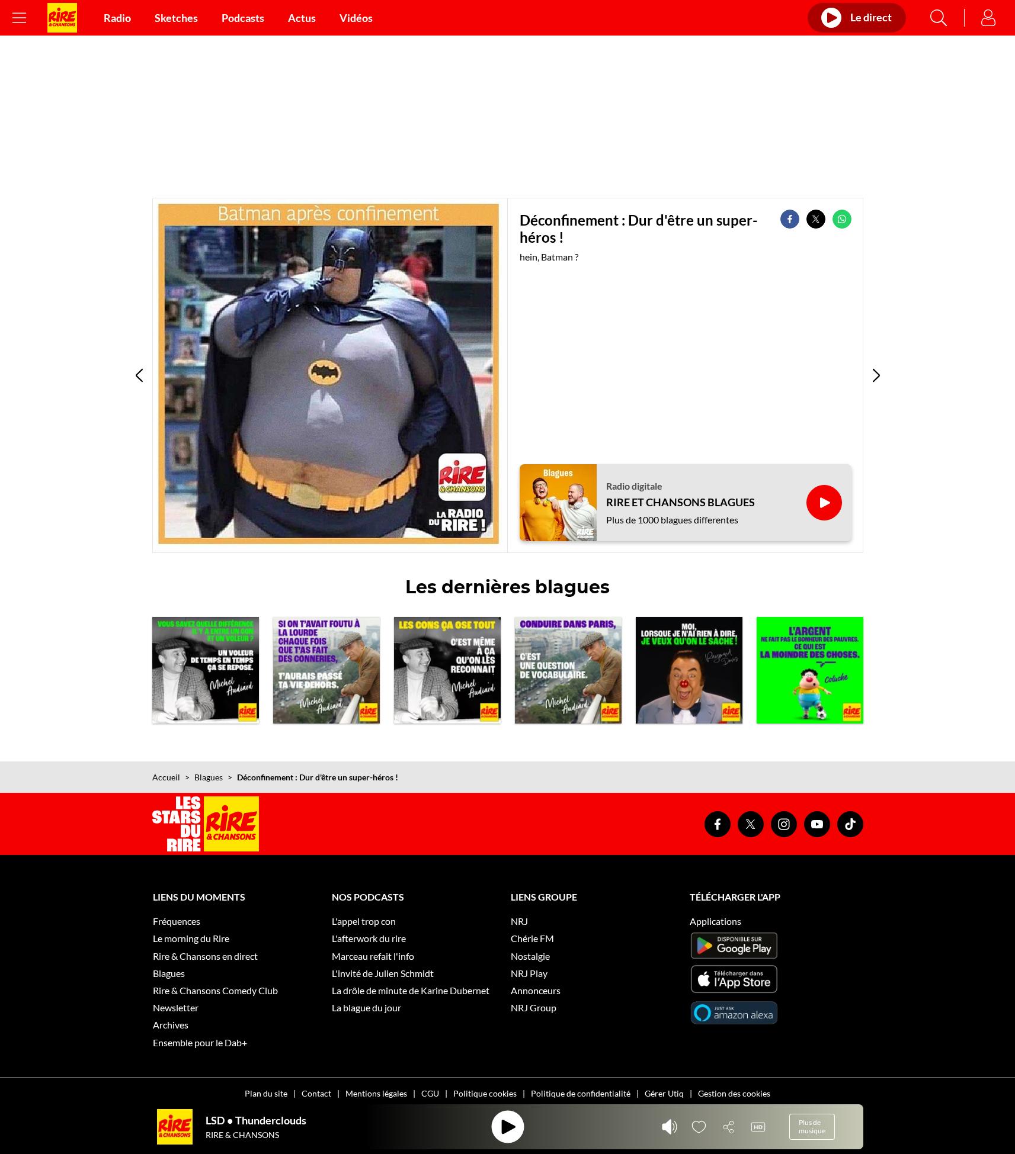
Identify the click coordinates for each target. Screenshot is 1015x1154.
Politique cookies (485, 1093)
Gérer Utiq (664, 1093)
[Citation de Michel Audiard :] (326, 670)
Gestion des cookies (734, 1093)
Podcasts (243, 17)
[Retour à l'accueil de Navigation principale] (62, 18)
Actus (302, 17)
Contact (316, 1093)
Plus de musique (812, 1126)
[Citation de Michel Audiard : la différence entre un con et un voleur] (205, 670)
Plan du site (266, 1093)
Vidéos (356, 17)
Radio (117, 17)
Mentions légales (376, 1093)
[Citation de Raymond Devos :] (689, 670)
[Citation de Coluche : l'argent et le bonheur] (810, 670)
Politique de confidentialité (580, 1093)
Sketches (176, 17)
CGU (430, 1093)
